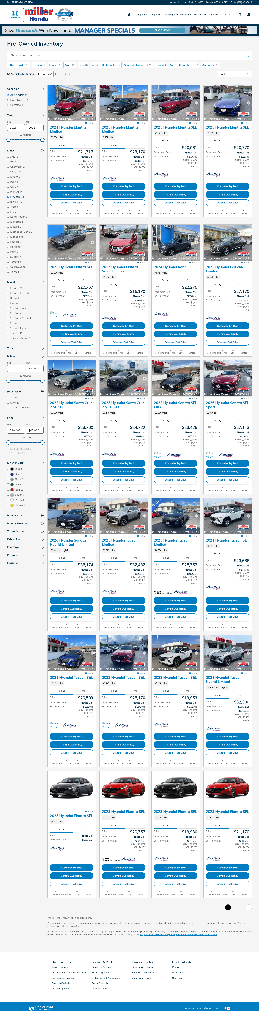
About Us (228, 14)
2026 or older (18, 65)
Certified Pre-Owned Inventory (69, 1007)
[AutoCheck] (57, 179)
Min (9, 121)
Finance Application (143, 1001)
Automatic (210, 65)
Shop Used (156, 14)
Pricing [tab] (61, 144)
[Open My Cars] (248, 14)
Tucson (39, 65)
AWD (69, 65)
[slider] (8, 140)
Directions (177, 1007)
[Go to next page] (249, 942)
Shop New (141, 14)
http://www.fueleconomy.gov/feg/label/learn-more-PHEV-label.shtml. (178, 969)
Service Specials (101, 1007)
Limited (54, 65)
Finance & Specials (190, 14)
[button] (71, 137)
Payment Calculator (143, 1007)
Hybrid (160, 65)
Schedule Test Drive (71, 202)
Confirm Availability (71, 194)
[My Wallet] (240, 14)
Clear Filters (62, 74)
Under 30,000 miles (106, 65)
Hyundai (43, 74)
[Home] (15, 14)
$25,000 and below (184, 65)
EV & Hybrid (171, 14)
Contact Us (178, 1001)
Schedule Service (101, 1001)
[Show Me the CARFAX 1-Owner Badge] (55, 349)
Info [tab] (83, 144)
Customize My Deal (71, 186)
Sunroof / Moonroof (137, 65)
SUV (83, 65)
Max (28, 121)
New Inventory (60, 1001)
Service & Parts (212, 14)
